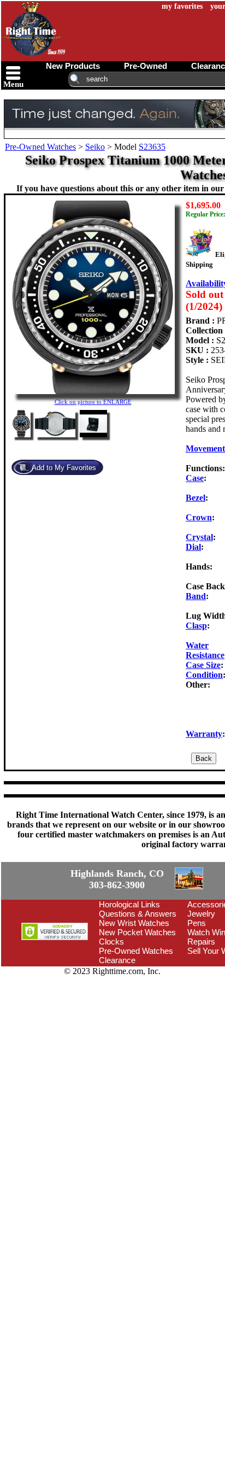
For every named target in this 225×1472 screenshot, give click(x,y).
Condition (204, 674)
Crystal (199, 537)
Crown (199, 517)
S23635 (152, 146)
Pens (196, 923)
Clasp (196, 625)
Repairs (201, 941)
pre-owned (145, 66)
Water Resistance (205, 650)
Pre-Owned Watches (40, 146)
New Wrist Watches (134, 923)
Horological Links (129, 904)
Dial (193, 547)
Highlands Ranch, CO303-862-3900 (117, 879)
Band (196, 596)
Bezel (195, 497)
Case (195, 478)
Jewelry (201, 913)
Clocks (111, 941)
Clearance (117, 960)
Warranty (204, 733)
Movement (205, 448)
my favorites (182, 6)
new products (73, 66)
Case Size (203, 665)
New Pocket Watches (137, 932)
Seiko (95, 146)
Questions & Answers (137, 913)
